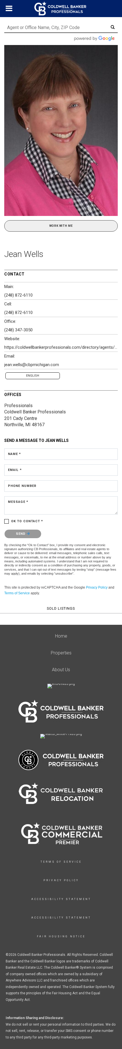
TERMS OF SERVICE (61, 861)
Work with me (61, 225)
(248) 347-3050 (18, 329)
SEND (21, 534)
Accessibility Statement (61, 899)
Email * (15, 470)
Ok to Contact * (27, 521)
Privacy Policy (97, 587)
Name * (14, 454)
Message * (18, 502)
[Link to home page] (61, 8)
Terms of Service (17, 593)
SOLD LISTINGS (61, 608)
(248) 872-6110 (18, 295)
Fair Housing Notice (61, 936)
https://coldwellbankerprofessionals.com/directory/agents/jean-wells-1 (61, 347)
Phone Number (22, 486)
